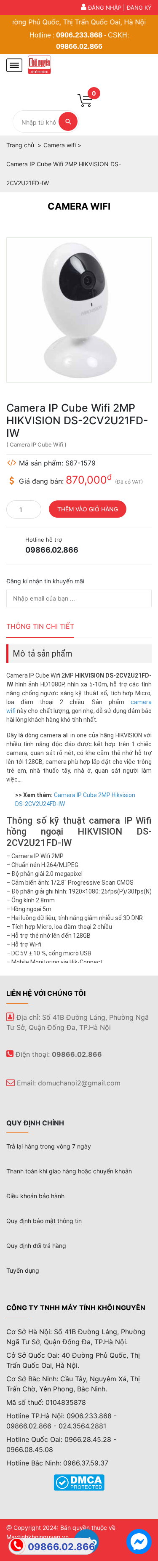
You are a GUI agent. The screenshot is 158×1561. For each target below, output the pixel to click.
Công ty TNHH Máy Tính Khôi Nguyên (75, 1307)
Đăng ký (139, 7)
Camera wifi (79, 206)
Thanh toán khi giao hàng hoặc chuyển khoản (69, 1171)
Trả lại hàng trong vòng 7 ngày (48, 1146)
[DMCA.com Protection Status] (79, 1482)
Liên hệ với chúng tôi (46, 993)
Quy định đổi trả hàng (36, 1245)
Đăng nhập (104, 7)
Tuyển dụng (22, 1270)
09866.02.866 (79, 46)
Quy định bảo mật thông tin (44, 1220)
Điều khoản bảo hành (35, 1195)
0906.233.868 (79, 35)
